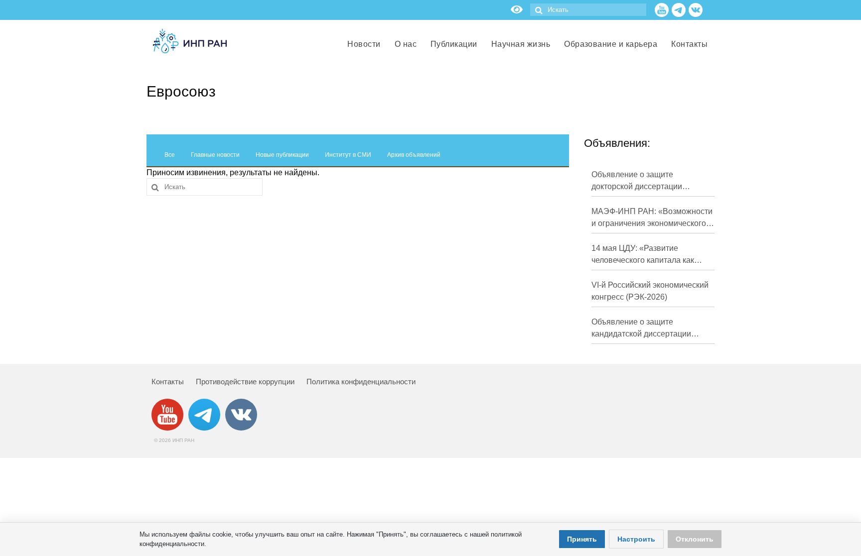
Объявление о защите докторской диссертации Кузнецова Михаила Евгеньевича (636, 181)
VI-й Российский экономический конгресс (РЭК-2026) (650, 291)
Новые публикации (282, 154)
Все (169, 154)
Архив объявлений (413, 154)
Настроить (636, 539)
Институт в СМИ (348, 154)
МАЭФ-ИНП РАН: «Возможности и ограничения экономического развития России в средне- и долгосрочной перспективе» (652, 218)
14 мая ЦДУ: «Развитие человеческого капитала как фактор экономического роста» (649, 255)
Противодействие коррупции (245, 381)
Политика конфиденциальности (361, 381)
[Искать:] (588, 9)
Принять (582, 539)
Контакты (167, 381)
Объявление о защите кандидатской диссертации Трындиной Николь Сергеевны (648, 329)
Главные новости (215, 154)
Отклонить (695, 539)
